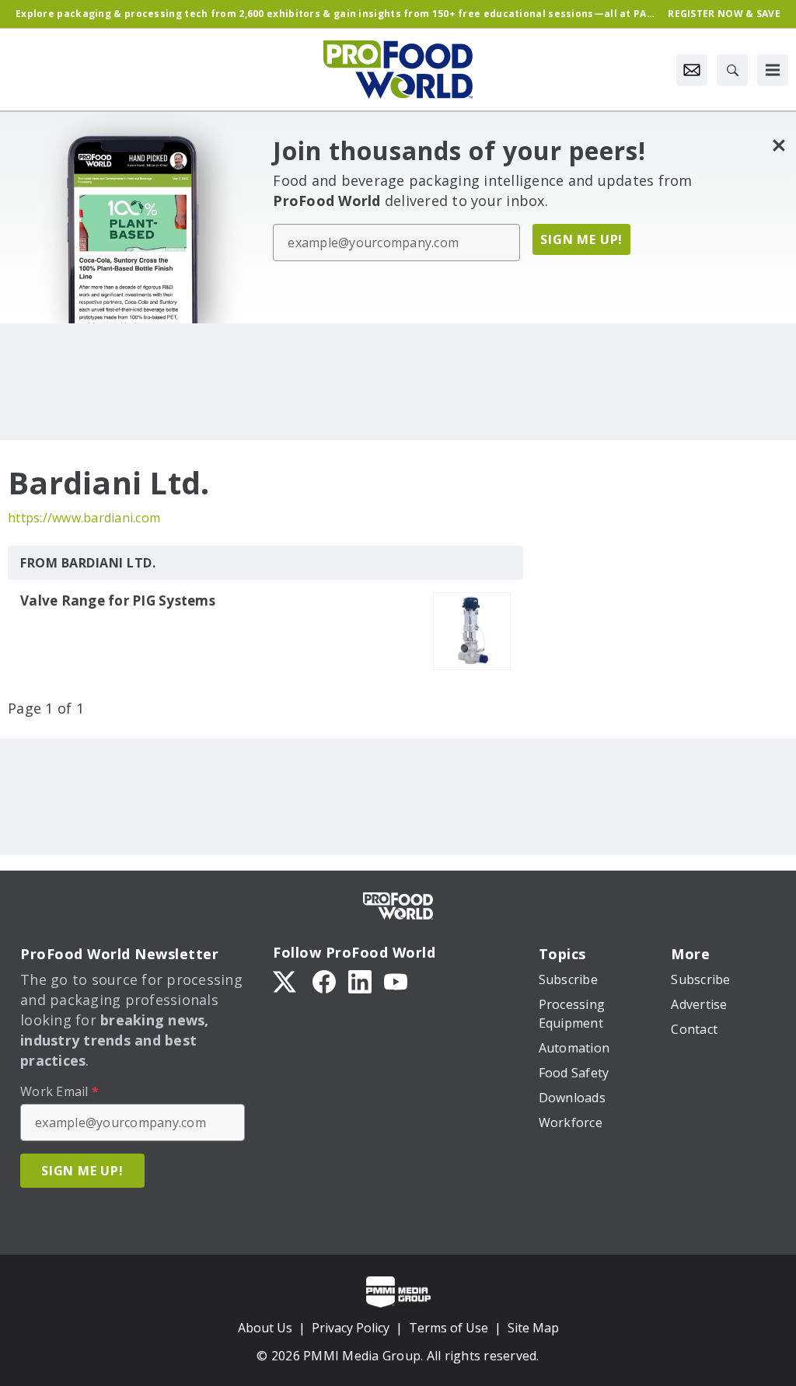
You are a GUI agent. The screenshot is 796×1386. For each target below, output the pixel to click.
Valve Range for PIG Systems (117, 600)
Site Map (533, 1327)
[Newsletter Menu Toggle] (691, 70)
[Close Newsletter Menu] (778, 145)
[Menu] (772, 70)
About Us (265, 1327)
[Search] (732, 70)
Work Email (59, 1091)
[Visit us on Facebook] (324, 980)
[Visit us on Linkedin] (360, 980)
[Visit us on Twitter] (286, 980)
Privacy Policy (350, 1327)
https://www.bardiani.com (84, 517)
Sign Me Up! (581, 239)
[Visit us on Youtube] (395, 980)
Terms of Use (448, 1327)
